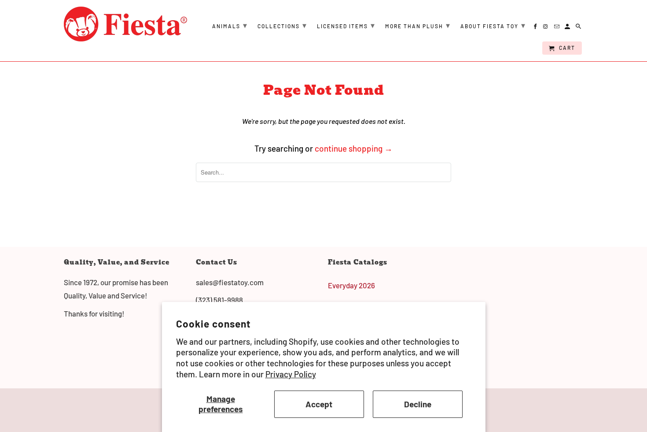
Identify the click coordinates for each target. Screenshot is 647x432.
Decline (417, 404)
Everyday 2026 (351, 285)
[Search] (579, 28)
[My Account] (568, 28)
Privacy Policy (290, 374)
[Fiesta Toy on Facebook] (536, 28)
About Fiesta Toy (493, 25)
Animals (230, 25)
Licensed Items (346, 25)
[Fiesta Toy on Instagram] (546, 28)
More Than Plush (418, 25)
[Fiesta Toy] (125, 24)
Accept (318, 404)
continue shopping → (354, 148)
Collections (282, 25)
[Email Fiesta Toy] (557, 28)
